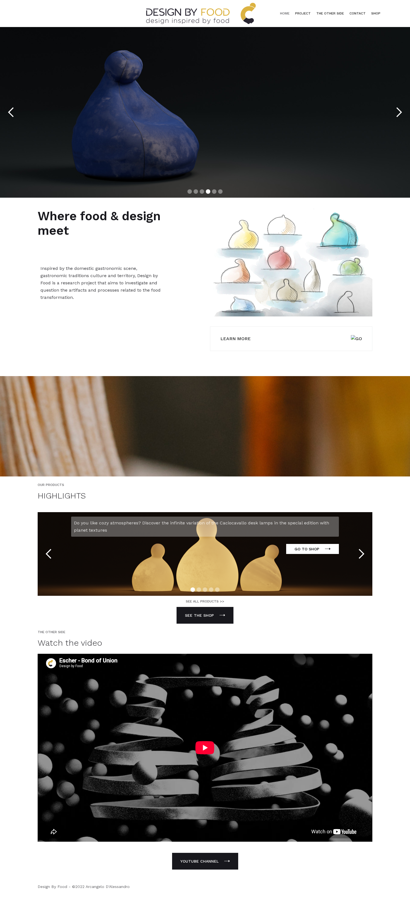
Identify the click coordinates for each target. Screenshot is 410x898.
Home (285, 13)
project (303, 13)
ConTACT (357, 13)
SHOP (375, 13)
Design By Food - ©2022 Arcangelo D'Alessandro (84, 886)
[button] (11, 112)
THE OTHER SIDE (330, 13)
